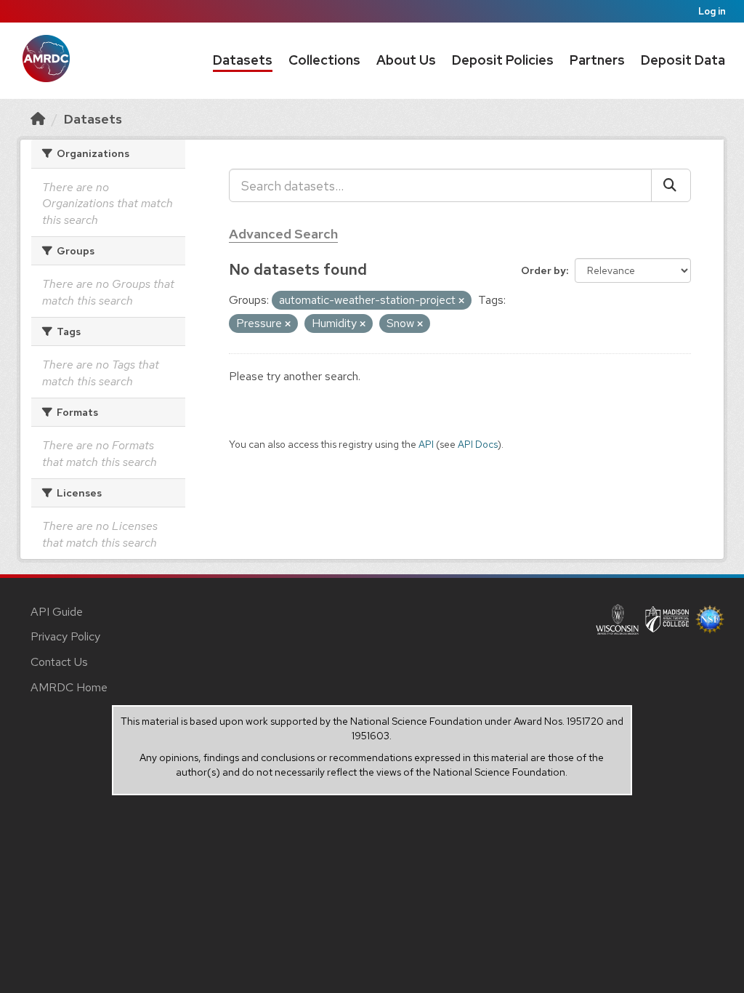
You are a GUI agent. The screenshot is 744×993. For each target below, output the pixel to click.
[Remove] (461, 301)
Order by (543, 270)
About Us (406, 60)
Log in (712, 11)
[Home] (38, 118)
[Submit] (671, 185)
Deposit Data (683, 60)
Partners (597, 60)
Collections (324, 60)
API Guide (57, 611)
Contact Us (59, 662)
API (426, 444)
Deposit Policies (503, 60)
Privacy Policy (65, 636)
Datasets (242, 60)
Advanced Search (283, 233)
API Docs (478, 444)
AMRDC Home (69, 687)
